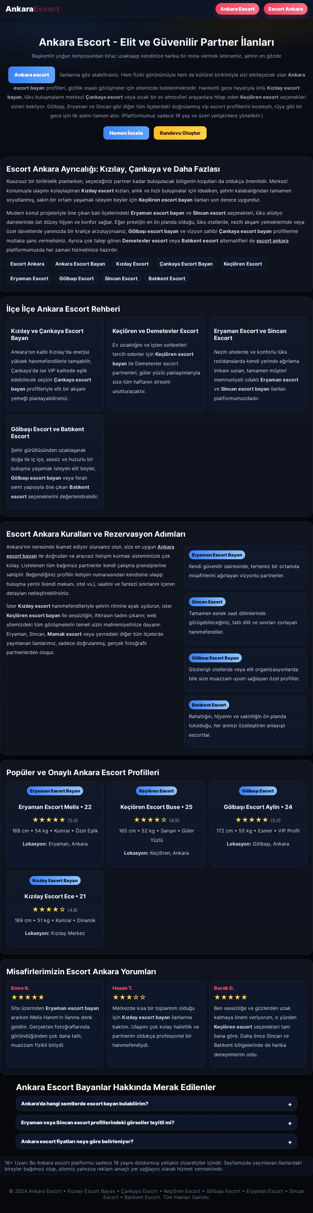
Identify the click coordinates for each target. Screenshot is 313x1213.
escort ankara (272, 241)
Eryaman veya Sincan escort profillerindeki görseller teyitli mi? (98, 1122)
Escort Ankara (285, 9)
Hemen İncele (126, 133)
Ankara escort (31, 75)
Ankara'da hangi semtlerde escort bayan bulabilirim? (85, 1103)
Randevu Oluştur (180, 133)
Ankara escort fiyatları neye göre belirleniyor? (77, 1141)
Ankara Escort (237, 9)
